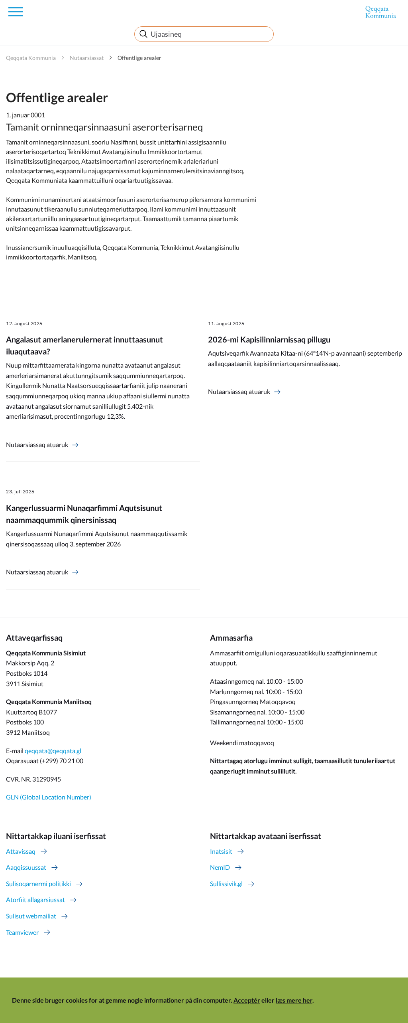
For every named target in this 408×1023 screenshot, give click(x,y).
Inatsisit (221, 851)
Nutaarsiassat (87, 57)
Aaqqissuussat (26, 867)
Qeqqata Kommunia (31, 57)
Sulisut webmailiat (31, 916)
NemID (220, 867)
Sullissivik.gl (226, 883)
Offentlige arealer (139, 57)
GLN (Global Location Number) (48, 797)
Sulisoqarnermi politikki (38, 883)
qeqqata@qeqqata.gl (53, 750)
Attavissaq (20, 851)
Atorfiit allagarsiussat (35, 899)
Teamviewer (22, 932)
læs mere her (294, 1000)
